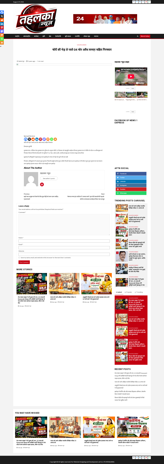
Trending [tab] (139, 292)
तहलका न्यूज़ (21, 61)
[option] (131, 207)
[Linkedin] (36, 139)
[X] (29, 139)
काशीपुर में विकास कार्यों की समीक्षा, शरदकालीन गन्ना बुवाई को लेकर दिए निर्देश (137, 269)
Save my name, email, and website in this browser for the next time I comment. (46, 257)
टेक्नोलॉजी (58, 36)
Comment (22, 212)
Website (21, 251)
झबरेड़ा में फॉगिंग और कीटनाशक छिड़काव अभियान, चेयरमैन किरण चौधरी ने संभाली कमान (132, 442)
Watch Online (145, 36)
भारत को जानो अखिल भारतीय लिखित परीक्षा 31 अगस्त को (130, 382)
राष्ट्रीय (17, 36)
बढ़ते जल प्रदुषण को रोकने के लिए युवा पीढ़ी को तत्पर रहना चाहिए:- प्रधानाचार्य (41, 196)
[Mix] (48, 139)
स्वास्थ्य (96, 36)
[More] (55, 139)
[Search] (137, 36)
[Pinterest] (40, 139)
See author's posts (49, 178)
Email (21, 244)
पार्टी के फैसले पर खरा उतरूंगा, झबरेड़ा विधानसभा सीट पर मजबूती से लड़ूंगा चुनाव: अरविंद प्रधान (137, 257)
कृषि (44, 36)
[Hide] (1, 46)
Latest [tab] (119, 292)
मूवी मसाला (68, 36)
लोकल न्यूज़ (87, 36)
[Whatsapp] (51, 139)
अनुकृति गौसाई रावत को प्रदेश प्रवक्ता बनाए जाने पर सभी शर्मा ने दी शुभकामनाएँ (137, 219)
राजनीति (77, 36)
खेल (50, 36)
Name (21, 238)
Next (133, 88)
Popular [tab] (129, 292)
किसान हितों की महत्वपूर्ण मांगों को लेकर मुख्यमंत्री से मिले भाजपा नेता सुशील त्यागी (137, 244)
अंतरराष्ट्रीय (26, 36)
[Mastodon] (44, 139)
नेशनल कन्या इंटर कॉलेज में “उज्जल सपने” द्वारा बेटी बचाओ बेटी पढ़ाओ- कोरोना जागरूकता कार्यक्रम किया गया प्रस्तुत (85, 196)
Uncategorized (81, 45)
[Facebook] (25, 139)
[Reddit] (33, 139)
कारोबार (36, 36)
